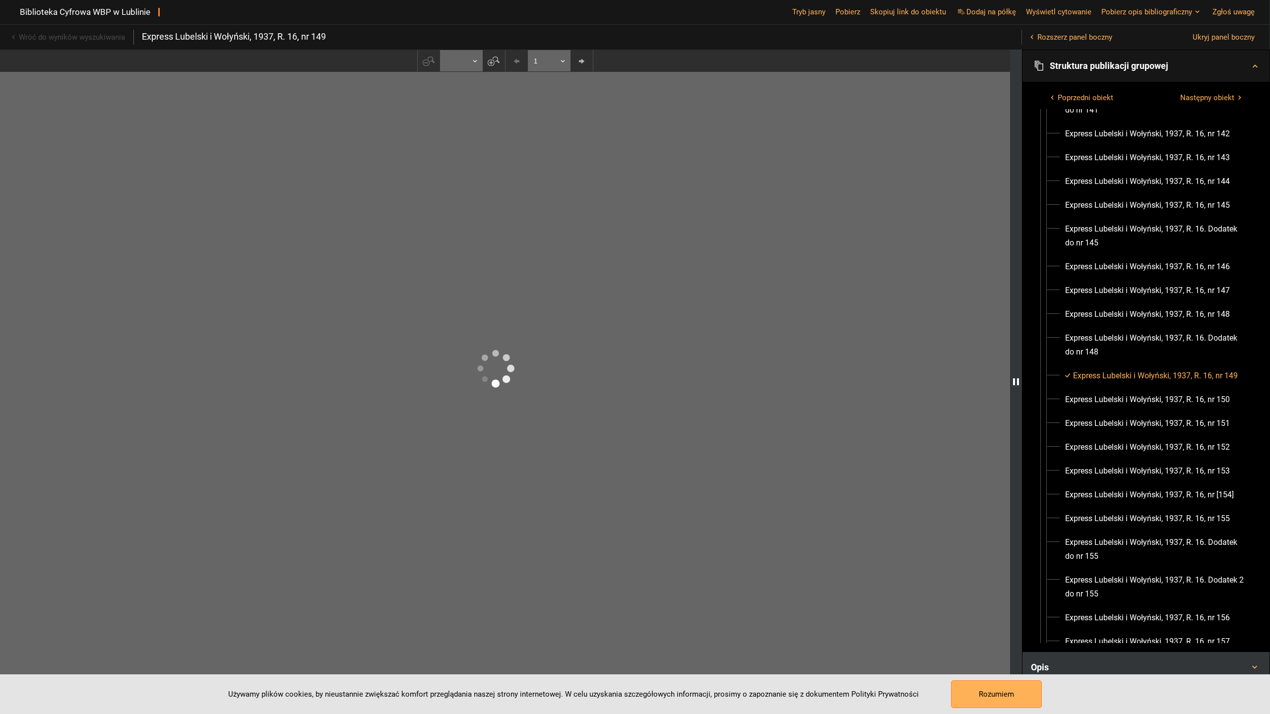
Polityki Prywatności (885, 694)
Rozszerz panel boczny (1074, 37)
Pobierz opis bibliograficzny (1146, 11)
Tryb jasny (809, 11)
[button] (1146, 66)
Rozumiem (996, 694)
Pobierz (847, 11)
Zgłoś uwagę (1233, 11)
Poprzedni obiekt (1085, 97)
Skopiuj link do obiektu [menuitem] (908, 11)
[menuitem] (1147, 134)
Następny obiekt (1207, 97)
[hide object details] (1016, 382)
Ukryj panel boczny (1224, 37)
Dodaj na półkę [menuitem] (991, 11)
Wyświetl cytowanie (1058, 11)
